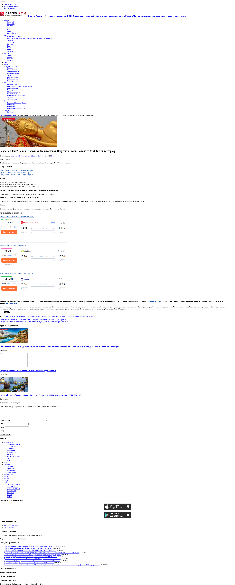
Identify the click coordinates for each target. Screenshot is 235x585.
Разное (6, 479)
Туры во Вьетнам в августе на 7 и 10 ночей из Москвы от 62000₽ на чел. (30, 551)
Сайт (1, 431)
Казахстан (10, 59)
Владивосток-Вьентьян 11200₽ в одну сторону (17, 171)
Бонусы (6, 64)
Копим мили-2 (11, 105)
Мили (5, 101)
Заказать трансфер (12, 75)
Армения (9, 57)
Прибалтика (11, 452)
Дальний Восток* (12, 51)
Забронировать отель (13, 71)
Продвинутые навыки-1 (13, 90)
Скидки (6, 481)
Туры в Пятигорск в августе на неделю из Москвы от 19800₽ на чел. (28, 549)
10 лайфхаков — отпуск (13, 92)
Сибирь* (9, 49)
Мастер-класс (8, 475)
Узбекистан (10, 60)
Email (2, 427)
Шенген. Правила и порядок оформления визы (19, 86)
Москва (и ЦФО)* (12, 40)
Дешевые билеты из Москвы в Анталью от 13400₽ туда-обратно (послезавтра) (32, 559)
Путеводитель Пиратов (12, 6)
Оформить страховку (13, 73)
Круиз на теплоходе (12, 77)
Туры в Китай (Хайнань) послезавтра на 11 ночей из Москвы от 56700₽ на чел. (32, 561)
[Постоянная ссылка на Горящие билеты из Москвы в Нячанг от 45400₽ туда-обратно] (14, 367)
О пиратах (6, 110)
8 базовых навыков (12, 88)
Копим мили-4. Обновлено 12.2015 (16, 108)
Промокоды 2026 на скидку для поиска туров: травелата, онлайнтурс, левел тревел (30, 38)
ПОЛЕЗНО (6, 82)
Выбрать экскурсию (12, 79)
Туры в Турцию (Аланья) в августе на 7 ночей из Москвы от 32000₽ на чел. (30, 547)
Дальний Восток (11, 33)
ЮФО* (9, 48)
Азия (29, 316)
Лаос (59, 316)
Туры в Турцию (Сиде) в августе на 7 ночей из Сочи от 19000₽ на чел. (29, 563)
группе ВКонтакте (12, 303)
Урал (8, 27)
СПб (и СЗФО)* (11, 42)
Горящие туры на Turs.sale (14, 37)
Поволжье (10, 26)
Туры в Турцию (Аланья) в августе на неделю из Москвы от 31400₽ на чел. (30, 557)
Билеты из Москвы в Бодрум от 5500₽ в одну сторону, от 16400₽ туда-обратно (32, 555)
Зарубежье (7, 53)
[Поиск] (0, 1)
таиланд (69, 316)
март (63, 316)
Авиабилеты (7, 20)
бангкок (47, 316)
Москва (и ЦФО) (11, 22)
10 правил (10, 97)
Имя (1, 424)
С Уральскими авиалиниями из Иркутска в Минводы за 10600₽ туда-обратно (33, 320)
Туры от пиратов (10, 4)
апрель (34, 316)
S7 (11, 316)
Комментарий (5, 420)
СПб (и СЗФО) (11, 24)
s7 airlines (15, 316)
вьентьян (54, 316)
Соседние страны (13, 456)
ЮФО (8, 29)
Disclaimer (10, 112)
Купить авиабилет (12, 70)
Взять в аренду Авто (13, 81)
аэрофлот (40, 316)
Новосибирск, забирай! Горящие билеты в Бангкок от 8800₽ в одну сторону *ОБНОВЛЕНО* (41, 395)
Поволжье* (10, 44)
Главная (3, 115)
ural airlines (23, 316)
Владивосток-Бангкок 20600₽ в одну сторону (16, 175)
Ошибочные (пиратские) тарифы (16, 95)
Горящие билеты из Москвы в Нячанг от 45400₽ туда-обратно (28, 371)
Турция (9, 55)
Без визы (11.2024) (12, 84)
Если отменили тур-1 (13, 93)
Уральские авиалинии (80, 316)
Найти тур (10, 68)
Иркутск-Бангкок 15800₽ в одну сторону (14, 173)
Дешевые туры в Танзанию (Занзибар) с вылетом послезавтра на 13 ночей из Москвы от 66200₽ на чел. (41, 553)
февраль (92, 316)
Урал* (8, 46)
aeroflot (7, 316)
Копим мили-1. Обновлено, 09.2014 (16, 103)
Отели (5, 62)
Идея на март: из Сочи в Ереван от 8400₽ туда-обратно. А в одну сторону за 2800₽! (34, 322)
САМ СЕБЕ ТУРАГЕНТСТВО (11, 66)
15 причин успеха (12, 99)
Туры (5, 35)
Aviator (13, 156)
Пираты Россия (9, 8)
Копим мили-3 (11, 106)
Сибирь (9, 31)
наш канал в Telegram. (156, 301)
